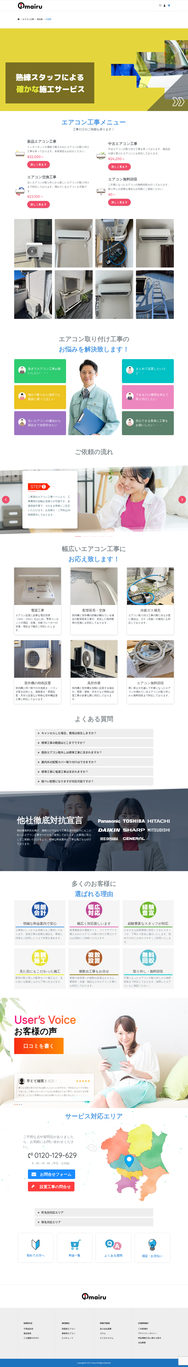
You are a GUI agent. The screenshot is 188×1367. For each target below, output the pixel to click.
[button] (178, 101)
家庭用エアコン (68, 1328)
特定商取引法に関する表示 (149, 1338)
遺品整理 (27, 1333)
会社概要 (142, 1342)
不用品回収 (28, 1328)
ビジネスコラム (106, 1338)
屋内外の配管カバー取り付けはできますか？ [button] (68, 762)
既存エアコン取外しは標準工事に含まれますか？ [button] (71, 752)
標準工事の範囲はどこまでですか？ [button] (63, 743)
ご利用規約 (143, 1328)
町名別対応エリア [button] (52, 1212)
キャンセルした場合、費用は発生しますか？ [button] (68, 733)
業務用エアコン (68, 1333)
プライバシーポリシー (147, 1333)
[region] (94, 221)
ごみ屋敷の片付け (31, 1338)
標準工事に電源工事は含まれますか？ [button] (64, 772)
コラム (103, 1333)
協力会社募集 (105, 1328)
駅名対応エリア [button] (51, 1222)
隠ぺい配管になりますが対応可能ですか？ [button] (67, 781)
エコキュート (67, 1338)
